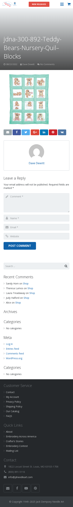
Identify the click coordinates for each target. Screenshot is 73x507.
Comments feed (15, 353)
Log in (9, 344)
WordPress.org (14, 358)
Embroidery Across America (21, 436)
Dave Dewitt (28, 64)
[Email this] (8, 132)
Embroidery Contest (17, 446)
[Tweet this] (26, 132)
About (9, 431)
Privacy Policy (13, 401)
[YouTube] (26, 488)
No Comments (47, 64)
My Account (12, 397)
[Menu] (61, 4)
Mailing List (12, 450)
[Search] (66, 266)
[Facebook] (17, 488)
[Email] (8, 488)
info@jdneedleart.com (20, 477)
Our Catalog (12, 411)
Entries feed (12, 348)
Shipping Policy (14, 406)
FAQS (9, 416)
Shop (26, 283)
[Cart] (69, 4)
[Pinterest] (35, 488)
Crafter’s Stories (14, 441)
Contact (10, 392)
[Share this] (17, 132)
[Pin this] (53, 132)
